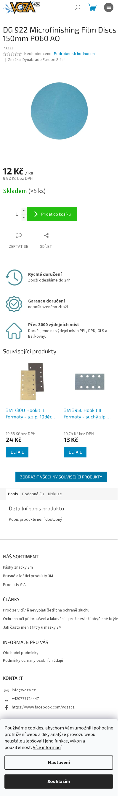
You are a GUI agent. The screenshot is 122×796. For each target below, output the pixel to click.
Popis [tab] (13, 494)
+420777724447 (25, 699)
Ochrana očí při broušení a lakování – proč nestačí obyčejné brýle (60, 619)
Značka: (37, 60)
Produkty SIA (14, 585)
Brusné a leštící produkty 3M (28, 576)
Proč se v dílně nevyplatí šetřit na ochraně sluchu (46, 610)
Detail (17, 451)
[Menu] (109, 7)
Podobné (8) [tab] (33, 494)
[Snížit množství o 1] (24, 217)
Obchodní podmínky (20, 653)
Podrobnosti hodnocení (75, 54)
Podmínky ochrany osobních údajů (33, 661)
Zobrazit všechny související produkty (61, 476)
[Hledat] (78, 7)
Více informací (47, 747)
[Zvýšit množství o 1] (24, 210)
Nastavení (59, 762)
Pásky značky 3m (18, 567)
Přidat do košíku (56, 213)
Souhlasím (58, 781)
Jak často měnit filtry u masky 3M (32, 627)
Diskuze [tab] (55, 494)
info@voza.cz (24, 690)
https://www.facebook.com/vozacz (43, 707)
